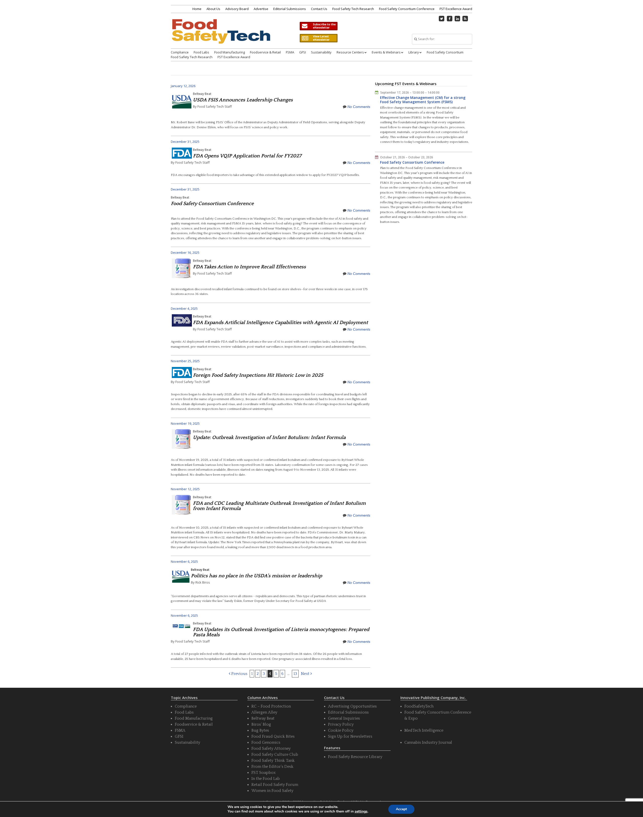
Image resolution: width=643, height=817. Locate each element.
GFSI (302, 52)
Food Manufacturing (229, 52)
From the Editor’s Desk (272, 766)
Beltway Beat (202, 94)
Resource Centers (350, 52)
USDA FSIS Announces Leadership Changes (243, 100)
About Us (213, 9)
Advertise (261, 9)
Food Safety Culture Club (274, 754)
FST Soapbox (263, 772)
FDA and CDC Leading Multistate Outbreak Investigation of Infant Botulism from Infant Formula (279, 505)
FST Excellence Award (456, 9)
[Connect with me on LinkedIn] (457, 18)
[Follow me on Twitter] (442, 18)
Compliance (180, 52)
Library (413, 52)
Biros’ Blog (261, 724)
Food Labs (201, 52)
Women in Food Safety (272, 790)
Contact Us (319, 9)
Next (305, 673)
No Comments (358, 107)
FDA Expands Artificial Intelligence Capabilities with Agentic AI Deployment (280, 322)
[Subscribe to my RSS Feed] (465, 18)
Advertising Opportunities (352, 706)
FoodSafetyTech (419, 706)
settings (361, 811)
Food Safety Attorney (271, 748)
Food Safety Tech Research (353, 9)
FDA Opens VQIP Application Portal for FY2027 (247, 156)
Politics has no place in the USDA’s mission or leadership (256, 576)
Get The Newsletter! (318, 26)
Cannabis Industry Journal (428, 742)
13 (295, 673)
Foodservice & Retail (265, 52)
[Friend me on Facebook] (449, 18)
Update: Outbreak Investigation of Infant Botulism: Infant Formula (269, 437)
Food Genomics (265, 742)
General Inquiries (344, 718)
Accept (401, 809)
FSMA (290, 52)
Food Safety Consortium (445, 52)
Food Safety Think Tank (273, 760)
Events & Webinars (386, 52)
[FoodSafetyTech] (221, 36)
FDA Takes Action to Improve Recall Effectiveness (249, 267)
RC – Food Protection (271, 706)
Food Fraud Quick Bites (273, 736)
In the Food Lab (265, 778)
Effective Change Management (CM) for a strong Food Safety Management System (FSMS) (422, 99)
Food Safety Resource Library (355, 757)
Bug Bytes (260, 730)
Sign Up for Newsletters (350, 736)
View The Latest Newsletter (318, 38)
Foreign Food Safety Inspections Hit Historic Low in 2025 (258, 375)
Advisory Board (237, 9)
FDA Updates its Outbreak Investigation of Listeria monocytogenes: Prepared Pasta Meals (281, 632)
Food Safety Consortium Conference (407, 9)
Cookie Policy (340, 730)
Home (196, 9)
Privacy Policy (341, 724)
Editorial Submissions (289, 9)
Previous (238, 673)
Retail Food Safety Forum (274, 784)
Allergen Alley (264, 712)
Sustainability (321, 52)
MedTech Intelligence (423, 730)
